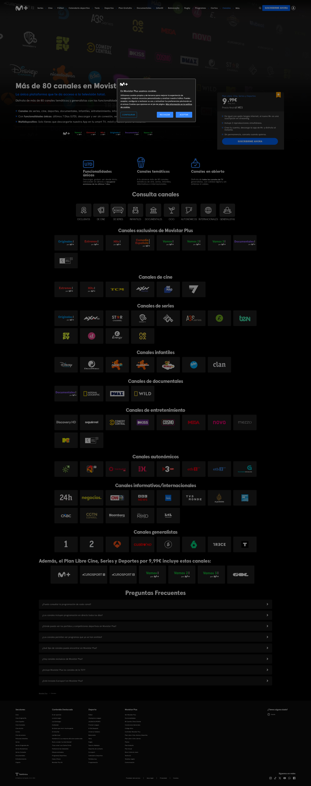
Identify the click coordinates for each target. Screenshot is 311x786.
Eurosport (91, 752)
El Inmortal (55, 732)
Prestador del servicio (133, 778)
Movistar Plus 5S (57, 762)
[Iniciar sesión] (293, 8)
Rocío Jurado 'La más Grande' (62, 742)
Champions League (94, 718)
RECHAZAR (165, 115)
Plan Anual (128, 749)
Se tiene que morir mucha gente (62, 728)
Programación (93, 762)
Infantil (159, 8)
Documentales (144, 8)
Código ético (129, 728)
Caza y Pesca (56, 759)
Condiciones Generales (132, 725)
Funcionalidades (130, 718)
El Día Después (93, 728)
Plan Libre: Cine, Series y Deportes (136, 735)
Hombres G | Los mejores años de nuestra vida (67, 738)
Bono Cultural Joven (131, 752)
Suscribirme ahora (276, 8)
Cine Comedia (20, 725)
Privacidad (163, 778)
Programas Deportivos (59, 755)
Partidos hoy (92, 759)
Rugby (187, 8)
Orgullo (18, 762)
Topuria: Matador (94, 745)
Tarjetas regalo (130, 759)
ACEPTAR (184, 115)
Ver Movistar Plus (130, 715)
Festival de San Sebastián (60, 749)
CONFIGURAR (128, 115)
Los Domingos (56, 721)
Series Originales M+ (22, 745)
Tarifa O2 (128, 755)
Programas (200, 8)
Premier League (93, 725)
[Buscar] (260, 8)
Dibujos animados (58, 752)
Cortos (214, 8)
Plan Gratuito (125, 8)
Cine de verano (21, 735)
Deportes (109, 8)
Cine (50, 8)
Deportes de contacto (95, 749)
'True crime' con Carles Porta (61, 745)
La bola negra (56, 718)
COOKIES (175, 778)
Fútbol (60, 8)
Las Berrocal (56, 735)
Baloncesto (173, 8)
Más (238, 8)
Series (40, 8)
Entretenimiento (21, 759)
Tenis (97, 8)
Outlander (55, 725)
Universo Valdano (94, 732)
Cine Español (20, 721)
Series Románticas (22, 749)
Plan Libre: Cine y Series (133, 738)
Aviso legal (150, 778)
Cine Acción (19, 728)
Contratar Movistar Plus (132, 732)
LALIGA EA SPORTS (94, 721)
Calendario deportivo (79, 8)
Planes (127, 742)
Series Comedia (21, 752)
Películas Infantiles (22, 738)
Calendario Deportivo (95, 755)
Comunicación (129, 762)
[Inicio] (22, 8)
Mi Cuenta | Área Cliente (133, 721)
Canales (227, 8)
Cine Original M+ (21, 718)
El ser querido (56, 715)
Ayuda (273, 714)
